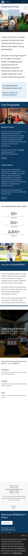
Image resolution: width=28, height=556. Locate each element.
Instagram (5, 369)
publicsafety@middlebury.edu (8, 529)
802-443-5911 (11, 528)
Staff (3, 393)
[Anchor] (2, 209)
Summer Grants (7, 127)
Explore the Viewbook (14, 338)
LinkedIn (4, 381)
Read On (4, 158)
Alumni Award (7, 165)
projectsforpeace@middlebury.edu (14, 489)
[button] (22, 2)
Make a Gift (7, 523)
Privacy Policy (17, 553)
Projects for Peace (10, 7)
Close (23, 535)
